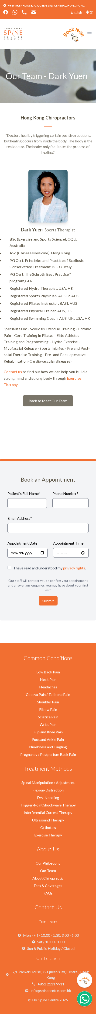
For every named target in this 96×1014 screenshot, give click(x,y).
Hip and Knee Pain (48, 732)
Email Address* (19, 518)
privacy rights (74, 568)
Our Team (48, 870)
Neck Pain (48, 679)
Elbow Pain (48, 709)
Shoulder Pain (48, 702)
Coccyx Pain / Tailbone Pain (48, 694)
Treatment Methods (48, 768)
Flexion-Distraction (48, 790)
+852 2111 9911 (51, 984)
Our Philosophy (48, 863)
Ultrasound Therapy (48, 820)
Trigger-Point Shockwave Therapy (48, 805)
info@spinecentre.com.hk (51, 990)
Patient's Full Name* (23, 493)
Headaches (48, 687)
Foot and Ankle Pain (48, 739)
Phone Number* (65, 493)
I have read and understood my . (50, 568)
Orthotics (48, 827)
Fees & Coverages (48, 885)
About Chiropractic (48, 878)
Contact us (13, 371)
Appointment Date (22, 543)
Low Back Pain (48, 672)
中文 (89, 12)
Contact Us (48, 907)
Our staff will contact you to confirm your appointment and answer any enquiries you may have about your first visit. (48, 585)
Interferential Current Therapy (48, 812)
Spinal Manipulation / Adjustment (48, 782)
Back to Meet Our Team (48, 400)
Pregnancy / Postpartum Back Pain (48, 754)
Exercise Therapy (48, 835)
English (76, 12)
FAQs (48, 893)
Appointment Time (68, 543)
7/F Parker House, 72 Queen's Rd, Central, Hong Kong (46, 5)
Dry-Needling (48, 797)
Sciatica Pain (48, 717)
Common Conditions (48, 657)
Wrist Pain (48, 724)
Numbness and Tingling (48, 747)
